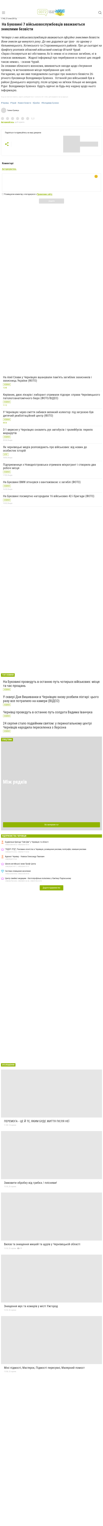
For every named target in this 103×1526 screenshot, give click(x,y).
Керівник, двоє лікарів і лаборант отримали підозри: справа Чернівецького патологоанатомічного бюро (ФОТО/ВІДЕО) (51, 396)
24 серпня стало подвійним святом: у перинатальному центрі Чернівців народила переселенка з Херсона (47, 725)
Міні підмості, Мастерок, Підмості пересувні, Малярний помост (44, 1367)
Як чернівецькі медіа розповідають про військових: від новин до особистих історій (45, 448)
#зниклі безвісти (24, 103)
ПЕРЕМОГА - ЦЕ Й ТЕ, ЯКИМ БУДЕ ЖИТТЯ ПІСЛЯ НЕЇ (36, 1121)
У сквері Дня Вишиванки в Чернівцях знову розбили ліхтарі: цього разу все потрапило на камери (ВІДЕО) (51, 699)
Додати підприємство (51, 888)
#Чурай (13, 103)
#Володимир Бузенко (50, 103)
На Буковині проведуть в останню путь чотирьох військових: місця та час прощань (51, 684)
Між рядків (15, 782)
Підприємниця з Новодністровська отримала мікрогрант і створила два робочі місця (49, 466)
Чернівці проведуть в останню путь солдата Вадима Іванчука (47, 712)
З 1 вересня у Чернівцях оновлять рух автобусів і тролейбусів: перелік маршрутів (48, 431)
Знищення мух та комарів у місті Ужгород (31, 1306)
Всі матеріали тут (51, 824)
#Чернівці (5, 103)
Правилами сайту (44, 194)
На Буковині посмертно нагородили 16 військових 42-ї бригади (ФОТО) (48, 496)
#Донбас (36, 103)
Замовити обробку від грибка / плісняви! (30, 1183)
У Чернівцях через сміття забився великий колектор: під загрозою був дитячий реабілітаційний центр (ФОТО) (48, 413)
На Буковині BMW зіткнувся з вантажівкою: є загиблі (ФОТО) (42, 482)
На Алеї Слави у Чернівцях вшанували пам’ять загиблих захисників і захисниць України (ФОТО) (47, 379)
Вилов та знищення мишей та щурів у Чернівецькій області (42, 1244)
